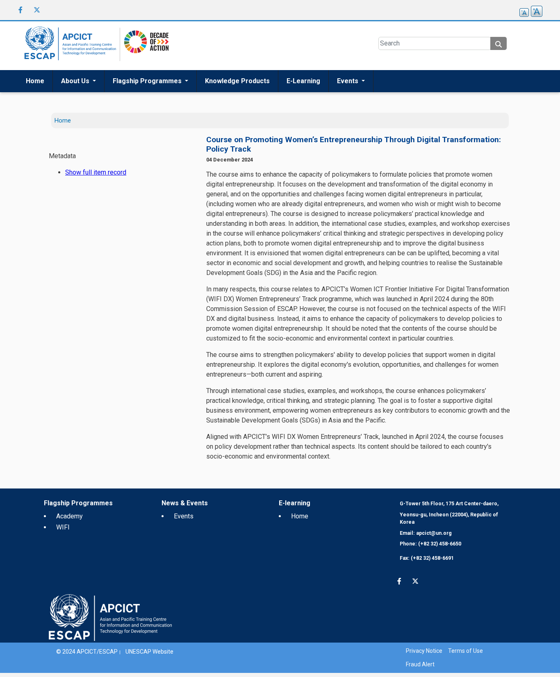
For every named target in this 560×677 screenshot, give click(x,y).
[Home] (69, 45)
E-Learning (303, 81)
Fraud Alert (420, 664)
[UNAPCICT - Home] (110, 617)
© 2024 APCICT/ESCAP (87, 651)
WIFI (63, 527)
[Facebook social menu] (20, 10)
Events (348, 81)
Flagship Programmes (148, 81)
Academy (69, 516)
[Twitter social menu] (37, 10)
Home (35, 81)
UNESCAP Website (149, 651)
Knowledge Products (237, 81)
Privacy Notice (424, 650)
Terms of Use (465, 650)
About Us (76, 81)
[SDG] (144, 45)
